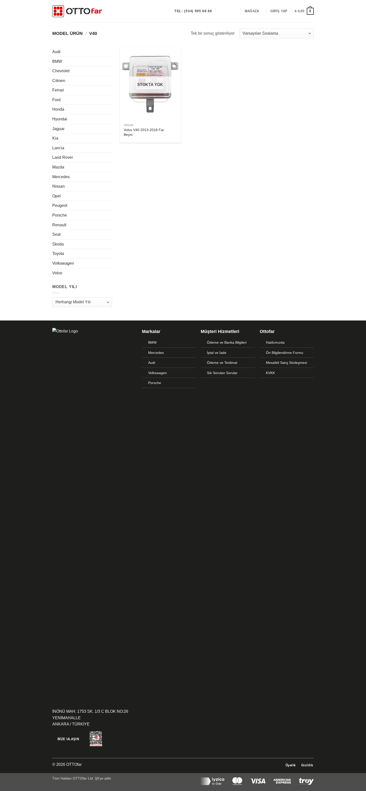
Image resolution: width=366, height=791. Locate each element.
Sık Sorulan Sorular (222, 373)
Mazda (58, 167)
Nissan (58, 186)
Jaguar (58, 129)
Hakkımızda (275, 342)
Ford (56, 100)
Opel (56, 196)
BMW (57, 61)
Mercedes (61, 177)
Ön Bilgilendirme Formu (284, 353)
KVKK (270, 373)
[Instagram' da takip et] (228, 11)
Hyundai (59, 119)
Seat (56, 234)
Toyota (58, 253)
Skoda (58, 244)
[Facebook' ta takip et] (221, 11)
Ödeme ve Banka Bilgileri (226, 342)
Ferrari (58, 90)
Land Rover (62, 157)
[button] (278, 11)
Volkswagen (63, 263)
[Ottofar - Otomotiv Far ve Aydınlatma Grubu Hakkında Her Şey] (77, 11)
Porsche (59, 215)
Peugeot (59, 205)
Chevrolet (60, 71)
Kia (55, 138)
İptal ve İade (216, 353)
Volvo (57, 273)
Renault (59, 225)
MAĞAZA (252, 11)
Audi (56, 52)
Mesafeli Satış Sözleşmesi (286, 363)
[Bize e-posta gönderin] (234, 11)
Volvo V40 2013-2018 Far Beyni (144, 132)
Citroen (58, 81)
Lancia (58, 148)
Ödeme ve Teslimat (222, 363)
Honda (58, 109)
